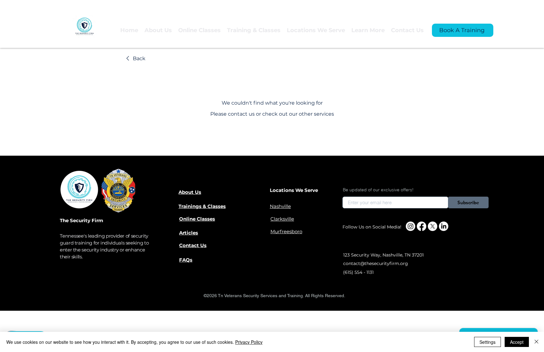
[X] (432, 226)
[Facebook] (421, 226)
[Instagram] (410, 226)
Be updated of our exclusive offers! (378, 190)
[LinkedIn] (443, 226)
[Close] (536, 342)
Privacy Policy (249, 342)
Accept (517, 342)
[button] (254, 30)
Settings (487, 342)
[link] (134, 58)
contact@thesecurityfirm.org (375, 263)
